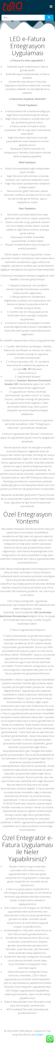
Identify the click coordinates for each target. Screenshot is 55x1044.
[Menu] (51, 6)
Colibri (39, 1034)
